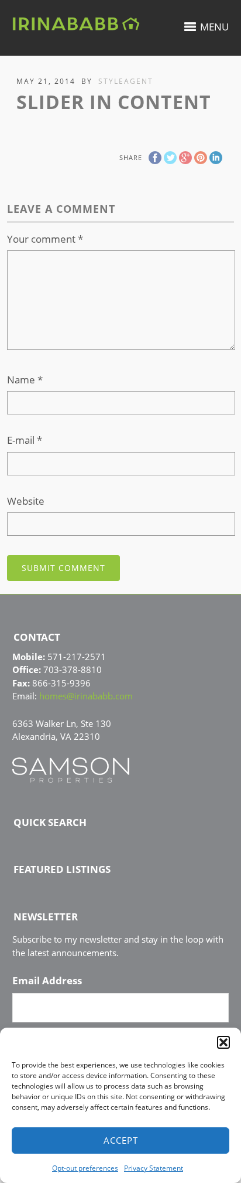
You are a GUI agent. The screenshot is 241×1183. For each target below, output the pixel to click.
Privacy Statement (153, 1168)
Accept (121, 1140)
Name (25, 379)
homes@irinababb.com (86, 696)
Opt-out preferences (85, 1168)
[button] (223, 1042)
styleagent (125, 81)
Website (25, 501)
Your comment (45, 239)
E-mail (24, 440)
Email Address (47, 980)
